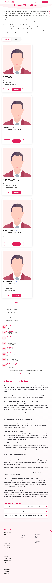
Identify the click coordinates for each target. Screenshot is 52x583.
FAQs (36, 530)
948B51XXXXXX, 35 (9, 230)
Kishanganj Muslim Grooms (19, 373)
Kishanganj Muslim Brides (33, 373)
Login (38, 1)
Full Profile (7, 89)
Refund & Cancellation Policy (37, 541)
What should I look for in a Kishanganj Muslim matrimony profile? (21, 511)
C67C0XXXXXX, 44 (9, 127)
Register (45, 1)
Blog (22, 543)
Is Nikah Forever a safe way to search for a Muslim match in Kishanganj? (22, 506)
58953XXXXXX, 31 (8, 76)
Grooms (6, 39)
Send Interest (16, 89)
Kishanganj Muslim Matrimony (16, 370)
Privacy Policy (36, 537)
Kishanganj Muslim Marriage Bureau (34, 370)
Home (32, 1)
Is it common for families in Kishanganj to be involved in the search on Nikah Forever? (23, 516)
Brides (16, 39)
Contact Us (23, 535)
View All (17, 302)
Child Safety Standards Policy (23, 539)
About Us (23, 530)
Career (22, 533)
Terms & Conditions (37, 533)
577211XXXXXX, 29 (9, 179)
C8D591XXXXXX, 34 (9, 282)
